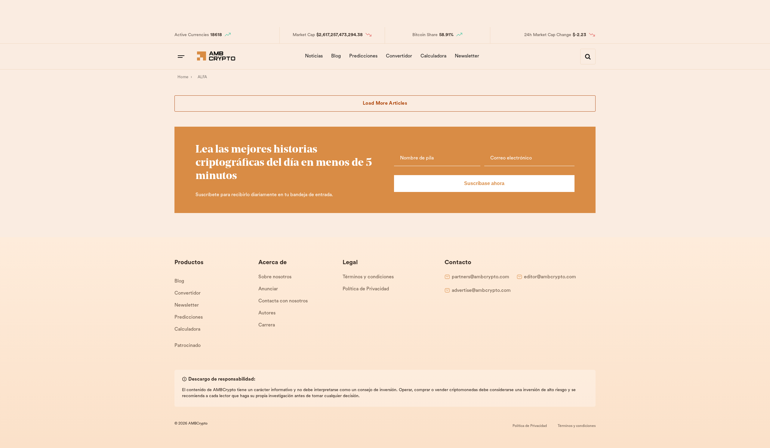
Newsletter (467, 56)
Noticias (314, 56)
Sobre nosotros (274, 277)
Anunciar (268, 289)
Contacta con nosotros (283, 301)
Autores (267, 313)
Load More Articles (385, 103)
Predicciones (363, 56)
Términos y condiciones (368, 277)
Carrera (266, 325)
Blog (336, 56)
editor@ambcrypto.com (550, 277)
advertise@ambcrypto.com (481, 290)
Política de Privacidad (366, 289)
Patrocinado (187, 345)
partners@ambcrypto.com (480, 277)
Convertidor (399, 56)
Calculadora (433, 56)
